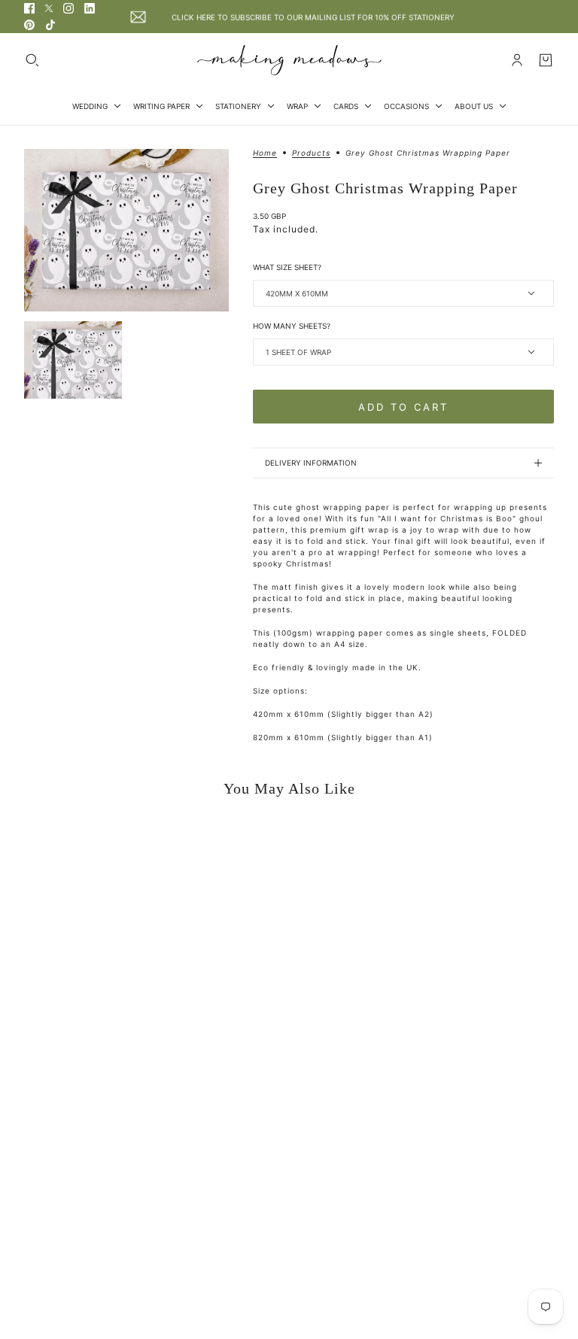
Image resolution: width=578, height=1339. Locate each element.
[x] (49, 8)
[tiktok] (50, 25)
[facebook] (29, 8)
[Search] (32, 60)
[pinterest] (29, 25)
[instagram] (68, 8)
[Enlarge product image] (126, 230)
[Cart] (545, 60)
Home (265, 153)
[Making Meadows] (289, 60)
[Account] (517, 60)
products (311, 153)
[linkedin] (89, 8)
